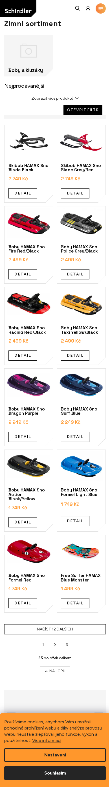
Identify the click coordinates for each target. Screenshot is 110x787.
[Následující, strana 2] (55, 645)
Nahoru (57, 671)
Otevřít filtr (83, 110)
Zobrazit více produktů (52, 98)
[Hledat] (78, 8)
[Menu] (101, 8)
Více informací (46, 740)
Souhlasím (55, 773)
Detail (22, 193)
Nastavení (55, 755)
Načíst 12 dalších (55, 629)
